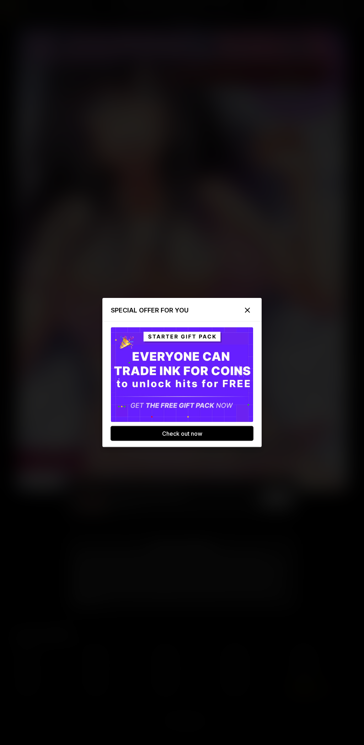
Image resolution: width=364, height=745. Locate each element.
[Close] (247, 310)
